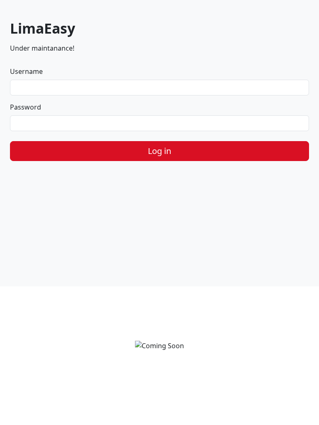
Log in (159, 150)
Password (25, 107)
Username (26, 71)
